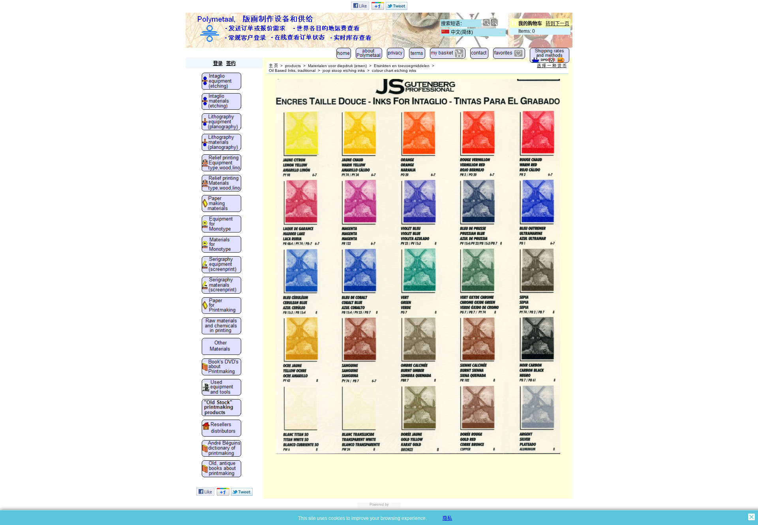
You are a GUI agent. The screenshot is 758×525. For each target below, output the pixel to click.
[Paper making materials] (221, 204)
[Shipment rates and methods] (549, 57)
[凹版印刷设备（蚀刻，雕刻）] (221, 82)
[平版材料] (221, 143)
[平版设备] (221, 122)
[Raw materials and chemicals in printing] (221, 326)
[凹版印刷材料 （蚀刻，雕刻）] (221, 102)
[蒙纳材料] (221, 245)
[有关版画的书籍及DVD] (221, 367)
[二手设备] (221, 388)
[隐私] (395, 55)
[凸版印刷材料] (221, 184)
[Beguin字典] (221, 449)
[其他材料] (221, 347)
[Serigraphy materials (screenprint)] (221, 286)
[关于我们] (369, 55)
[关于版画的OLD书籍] (221, 469)
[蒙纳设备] (221, 225)
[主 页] (343, 55)
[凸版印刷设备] (221, 163)
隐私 (447, 518)
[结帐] (447, 55)
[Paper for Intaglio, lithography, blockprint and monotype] (221, 306)
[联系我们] (479, 55)
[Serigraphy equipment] (221, 265)
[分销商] (221, 429)
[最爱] (509, 55)
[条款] (417, 55)
